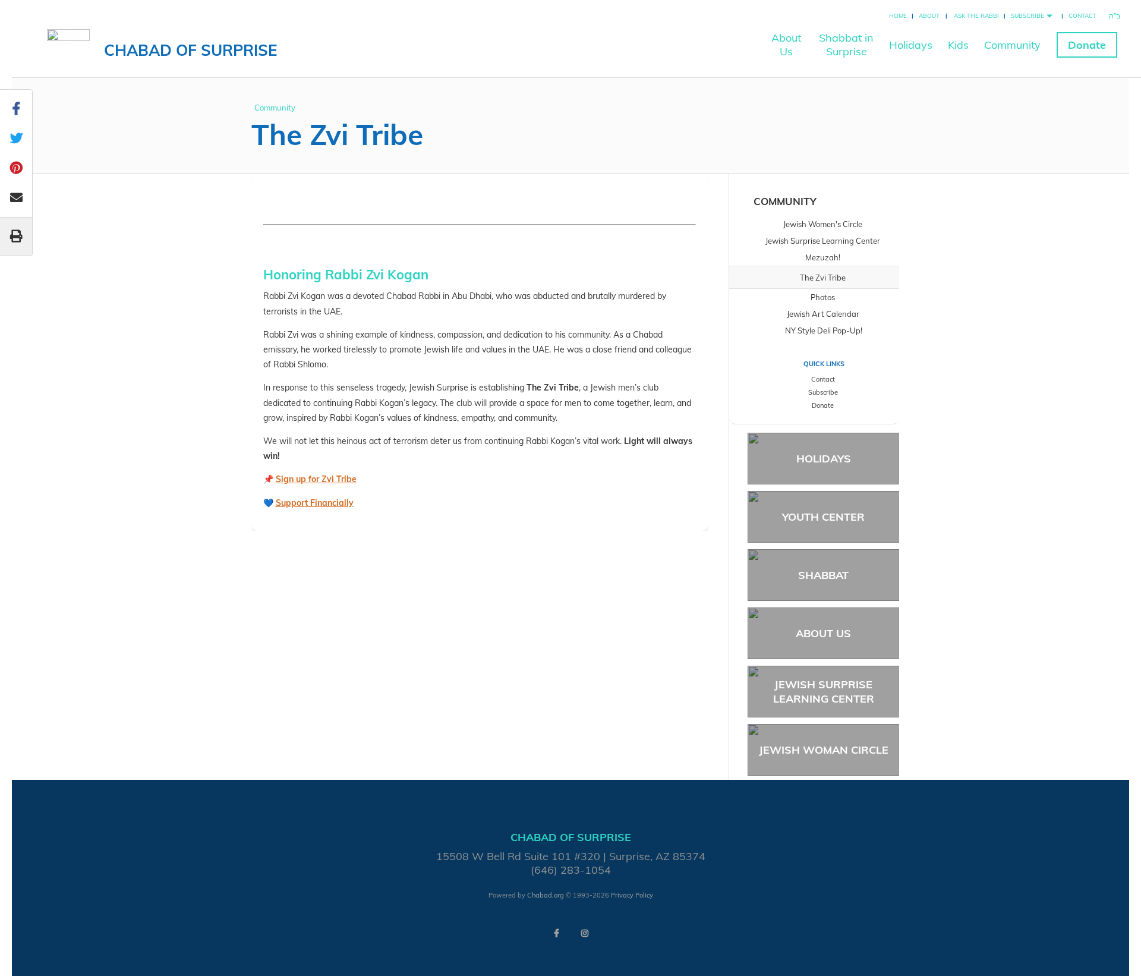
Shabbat (823, 575)
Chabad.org (545, 895)
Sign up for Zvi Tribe (316, 479)
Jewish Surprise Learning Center (823, 691)
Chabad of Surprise (190, 50)
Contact (1082, 16)
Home (898, 16)
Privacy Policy (632, 895)
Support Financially (315, 503)
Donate (1087, 45)
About (929, 16)
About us (823, 633)
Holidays (910, 45)
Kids (958, 45)
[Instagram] (584, 933)
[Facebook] (556, 933)
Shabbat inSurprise (846, 44)
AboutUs (786, 44)
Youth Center (823, 517)
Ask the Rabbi (976, 16)
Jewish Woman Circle (823, 750)
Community (1012, 45)
